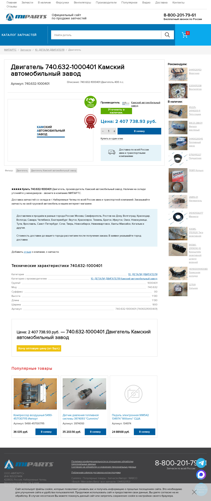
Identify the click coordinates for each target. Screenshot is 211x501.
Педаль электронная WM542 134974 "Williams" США (130, 416)
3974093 (79, 423)
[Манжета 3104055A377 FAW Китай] (178, 217)
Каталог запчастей (19, 35)
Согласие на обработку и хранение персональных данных (103, 466)
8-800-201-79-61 (180, 15)
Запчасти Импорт (117, 478)
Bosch (76, 481)
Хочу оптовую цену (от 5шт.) (39, 348)
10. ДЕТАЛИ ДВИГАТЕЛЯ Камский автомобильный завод (124, 278)
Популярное (129, 2)
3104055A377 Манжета (196, 215)
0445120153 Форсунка (195, 71)
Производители (106, 2)
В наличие (44, 2)
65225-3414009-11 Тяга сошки (195, 111)
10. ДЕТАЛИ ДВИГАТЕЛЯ (142, 274)
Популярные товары (94, 478)
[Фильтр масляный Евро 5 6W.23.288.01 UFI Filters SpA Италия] (178, 127)
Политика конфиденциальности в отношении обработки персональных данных (102, 463)
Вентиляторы (82, 2)
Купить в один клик (112, 138)
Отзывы (12, 6)
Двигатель (22, 170)
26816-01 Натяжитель (195, 199)
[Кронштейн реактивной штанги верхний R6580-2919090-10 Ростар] (178, 253)
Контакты (178, 2)
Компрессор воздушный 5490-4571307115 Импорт (33, 416)
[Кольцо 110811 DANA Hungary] (178, 180)
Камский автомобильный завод (145, 104)
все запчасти (108, 481)
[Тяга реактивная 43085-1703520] (178, 233)
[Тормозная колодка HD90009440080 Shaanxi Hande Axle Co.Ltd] (178, 273)
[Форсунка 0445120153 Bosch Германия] (178, 74)
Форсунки (62, 2)
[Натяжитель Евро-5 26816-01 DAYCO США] (178, 201)
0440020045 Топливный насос (196, 142)
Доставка (161, 2)
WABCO (133, 478)
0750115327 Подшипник (195, 156)
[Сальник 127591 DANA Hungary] (178, 289)
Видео (146, 2)
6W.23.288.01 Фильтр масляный (195, 126)
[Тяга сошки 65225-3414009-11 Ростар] (178, 112)
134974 (127, 423)
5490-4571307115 (34, 423)
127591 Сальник (193, 286)
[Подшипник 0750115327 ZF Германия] (178, 159)
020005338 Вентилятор (195, 87)
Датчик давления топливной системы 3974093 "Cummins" (81, 416)
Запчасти (27, 2)
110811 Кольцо (196, 170)
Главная (12, 2)
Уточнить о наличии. (116, 111)
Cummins (76, 478)
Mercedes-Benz (90, 481)
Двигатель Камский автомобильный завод (53, 170)
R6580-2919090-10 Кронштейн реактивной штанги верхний (195, 253)
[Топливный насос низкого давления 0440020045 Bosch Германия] (178, 143)
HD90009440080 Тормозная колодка (198, 272)
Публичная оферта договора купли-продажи (96, 472)
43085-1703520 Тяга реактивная (196, 232)
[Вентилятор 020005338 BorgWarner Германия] (178, 91)
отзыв (27, 252)
